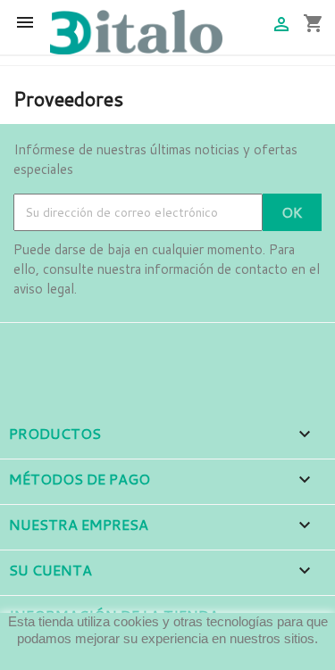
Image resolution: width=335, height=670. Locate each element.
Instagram (78, 348)
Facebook (29, 348)
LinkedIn (127, 348)
